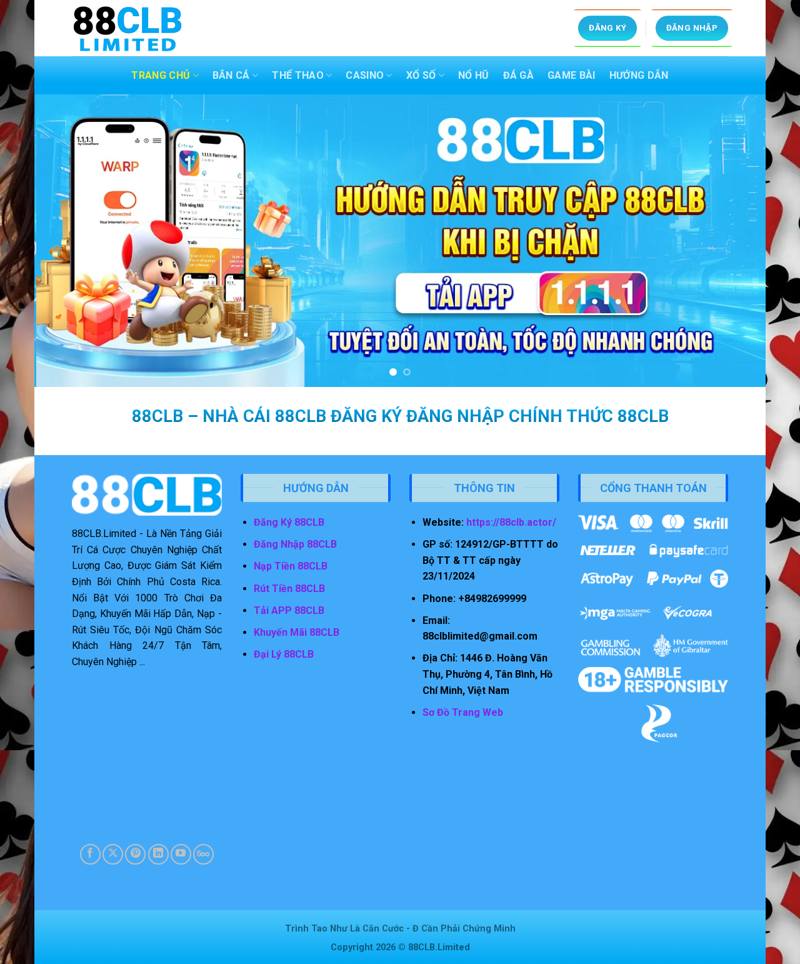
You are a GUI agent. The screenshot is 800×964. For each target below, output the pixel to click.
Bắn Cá (231, 75)
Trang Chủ (160, 75)
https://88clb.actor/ (511, 522)
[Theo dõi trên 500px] (203, 854)
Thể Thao (298, 75)
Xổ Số (421, 75)
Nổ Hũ (473, 75)
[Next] (735, 240)
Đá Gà (518, 75)
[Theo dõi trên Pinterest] (135, 854)
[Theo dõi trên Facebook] (90, 854)
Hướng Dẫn (639, 75)
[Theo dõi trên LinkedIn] (158, 854)
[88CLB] (134, 28)
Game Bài (572, 75)
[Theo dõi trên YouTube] (181, 854)
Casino (365, 75)
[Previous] (65, 240)
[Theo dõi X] (112, 854)
